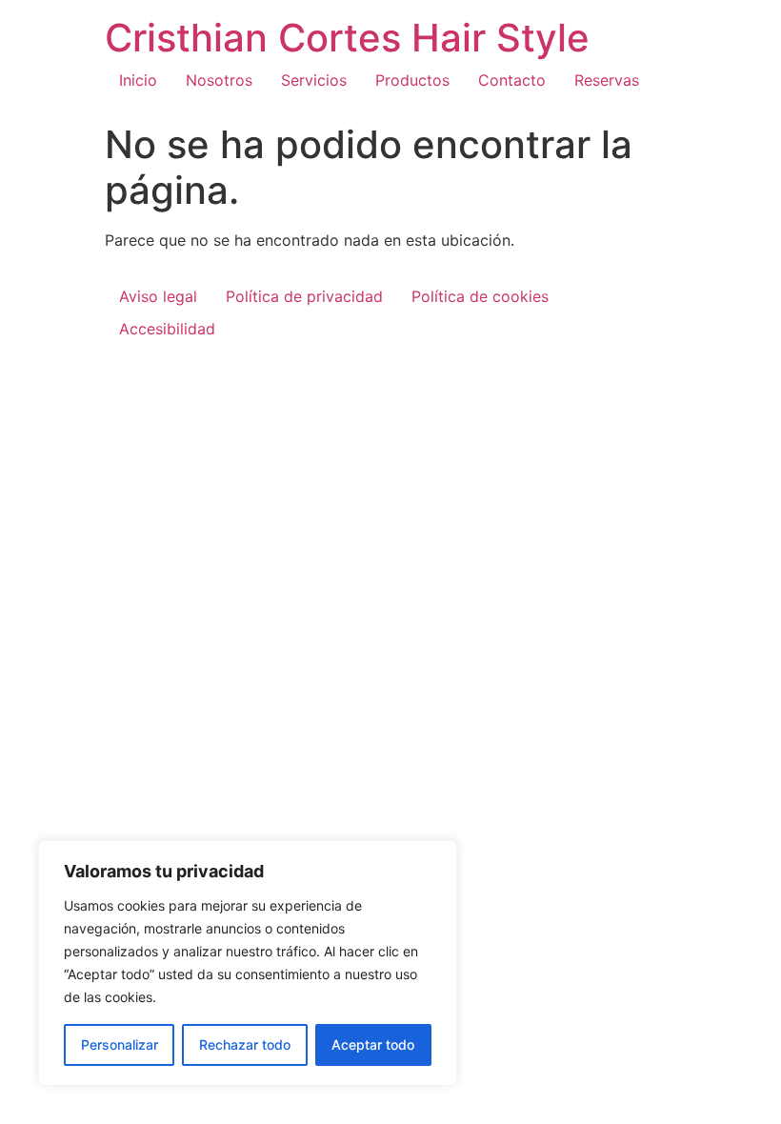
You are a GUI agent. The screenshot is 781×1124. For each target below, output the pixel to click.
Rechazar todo (244, 1044)
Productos (412, 80)
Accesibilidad (167, 328)
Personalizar (119, 1044)
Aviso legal (158, 296)
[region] (247, 963)
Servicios (314, 80)
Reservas (606, 80)
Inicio (138, 80)
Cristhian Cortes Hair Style (347, 37)
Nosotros (219, 80)
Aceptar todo (372, 1044)
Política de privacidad (304, 296)
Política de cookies (480, 296)
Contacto (512, 80)
